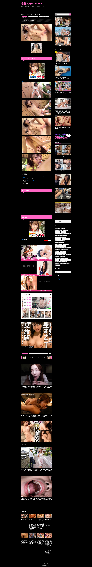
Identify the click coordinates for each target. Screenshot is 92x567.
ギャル (57, 237)
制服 (57, 251)
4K (62, 228)
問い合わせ (46, 563)
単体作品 (62, 251)
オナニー (57, 235)
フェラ (63, 247)
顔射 (67, 263)
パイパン (34, 16)
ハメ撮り (65, 244)
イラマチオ (68, 233)
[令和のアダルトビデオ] (31, 3)
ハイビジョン (30, 16)
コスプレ (63, 237)
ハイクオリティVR (59, 242)
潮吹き (66, 258)
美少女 (47, 16)
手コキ (62, 256)
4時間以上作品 (58, 230)
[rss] (45, 561)
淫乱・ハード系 (58, 258)
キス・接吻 (64, 235)
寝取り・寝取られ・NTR (60, 254)
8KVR (65, 230)
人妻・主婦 (64, 249)
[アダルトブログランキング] (59, 280)
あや (23, 81)
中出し (37, 16)
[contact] (46, 561)
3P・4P (57, 228)
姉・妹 (40, 16)
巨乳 (68, 254)
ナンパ (63, 240)
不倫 (68, 247)
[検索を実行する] (70, 14)
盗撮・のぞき (58, 261)
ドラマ (57, 240)
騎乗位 (57, 265)
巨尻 (57, 256)
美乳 (57, 263)
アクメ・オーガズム (59, 233)
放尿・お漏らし (44, 16)
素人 (64, 261)
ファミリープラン (24, 16)
